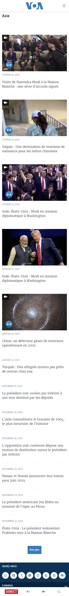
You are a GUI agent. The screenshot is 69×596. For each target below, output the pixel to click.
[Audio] (28, 591)
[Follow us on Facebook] (13, 575)
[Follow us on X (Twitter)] (21, 575)
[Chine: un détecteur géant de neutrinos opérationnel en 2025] (34, 312)
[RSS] (46, 575)
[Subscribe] (62, 575)
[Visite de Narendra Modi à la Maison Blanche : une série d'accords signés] (34, 53)
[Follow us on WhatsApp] (5, 575)
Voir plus (34, 550)
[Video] (43, 591)
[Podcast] (54, 575)
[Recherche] (59, 591)
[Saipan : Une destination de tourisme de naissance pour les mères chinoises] (34, 118)
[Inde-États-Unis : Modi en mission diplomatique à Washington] (34, 182)
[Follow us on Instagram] (37, 575)
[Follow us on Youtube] (29, 575)
